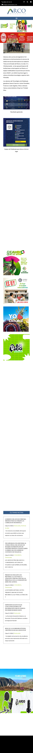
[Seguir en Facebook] (24, 2)
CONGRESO (17, 555)
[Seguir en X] (27, 2)
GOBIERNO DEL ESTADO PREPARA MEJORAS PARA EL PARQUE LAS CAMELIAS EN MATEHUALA (15, 521)
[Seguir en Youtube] (30, 2)
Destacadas (17, 525)
